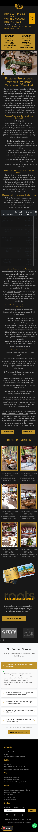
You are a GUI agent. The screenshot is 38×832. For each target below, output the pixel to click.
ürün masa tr (7, 764)
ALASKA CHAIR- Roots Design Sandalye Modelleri (16, 769)
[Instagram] (22, 814)
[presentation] (0, 640)
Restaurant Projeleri (14, 25)
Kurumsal (7, 819)
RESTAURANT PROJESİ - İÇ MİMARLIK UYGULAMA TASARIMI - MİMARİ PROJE (9, 42)
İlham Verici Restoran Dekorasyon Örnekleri (15, 782)
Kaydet (31, 810)
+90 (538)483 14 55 (9, 797)
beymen (6, 754)
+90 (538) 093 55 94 (9, 795)
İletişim (29, 819)
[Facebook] (14, 814)
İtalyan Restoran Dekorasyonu (11, 777)
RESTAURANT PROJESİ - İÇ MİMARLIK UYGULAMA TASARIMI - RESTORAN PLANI (26, 42)
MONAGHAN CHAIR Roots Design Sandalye (15, 767)
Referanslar (16, 819)
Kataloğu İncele (12, 618)
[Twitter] (7, 814)
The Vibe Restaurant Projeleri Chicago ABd (14, 756)
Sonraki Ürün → (28, 432)
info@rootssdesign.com (10, 799)
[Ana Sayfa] (2, 819)
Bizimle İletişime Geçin (20, 732)
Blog (23, 819)
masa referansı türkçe (9, 752)
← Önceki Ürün (7, 432)
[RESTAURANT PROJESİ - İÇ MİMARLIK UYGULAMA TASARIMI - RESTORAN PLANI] (19, 64)
